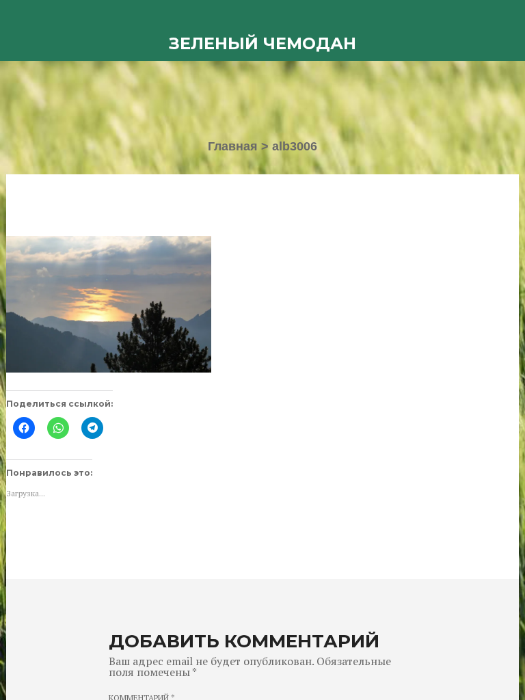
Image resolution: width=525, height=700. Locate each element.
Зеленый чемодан (262, 43)
